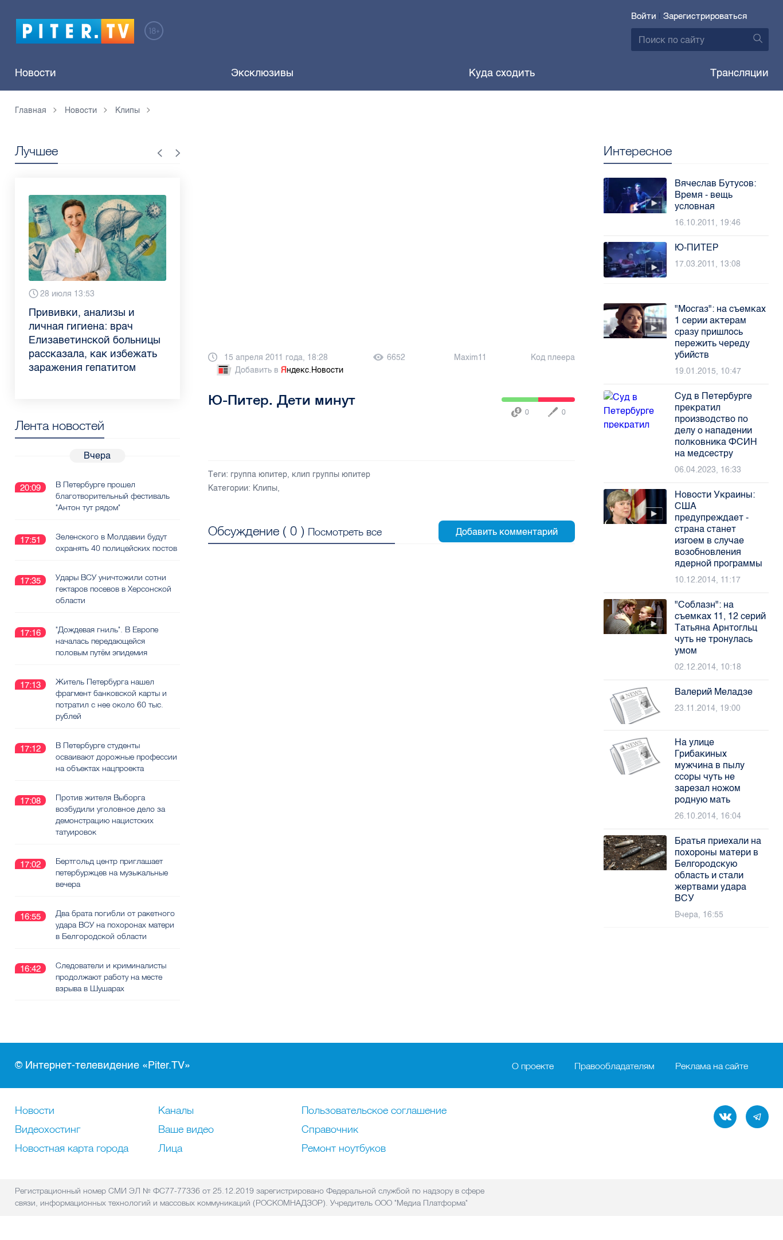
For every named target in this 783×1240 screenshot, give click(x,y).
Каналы (176, 1111)
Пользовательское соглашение (374, 1111)
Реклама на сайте (711, 1065)
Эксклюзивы (262, 73)
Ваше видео (186, 1130)
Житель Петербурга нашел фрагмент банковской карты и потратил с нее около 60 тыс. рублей (111, 698)
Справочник (330, 1130)
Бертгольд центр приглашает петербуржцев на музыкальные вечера (112, 872)
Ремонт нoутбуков (344, 1149)
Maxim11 (470, 357)
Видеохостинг (47, 1130)
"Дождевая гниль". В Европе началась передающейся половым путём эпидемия (107, 641)
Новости (35, 73)
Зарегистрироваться (705, 16)
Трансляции (739, 73)
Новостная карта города (71, 1149)
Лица (170, 1149)
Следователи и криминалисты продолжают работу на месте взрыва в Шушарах (111, 976)
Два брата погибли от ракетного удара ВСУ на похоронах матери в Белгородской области (115, 924)
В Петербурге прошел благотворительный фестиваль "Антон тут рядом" (113, 496)
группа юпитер (258, 474)
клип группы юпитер (331, 474)
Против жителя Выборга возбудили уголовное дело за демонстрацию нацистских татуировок (110, 814)
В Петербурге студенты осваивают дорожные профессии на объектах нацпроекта (116, 756)
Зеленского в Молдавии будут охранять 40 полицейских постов (116, 542)
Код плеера (553, 357)
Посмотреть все (345, 531)
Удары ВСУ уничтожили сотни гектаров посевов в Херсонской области (113, 588)
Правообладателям (614, 1065)
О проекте (533, 1065)
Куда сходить (502, 73)
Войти (643, 16)
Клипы (265, 488)
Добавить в (289, 370)
